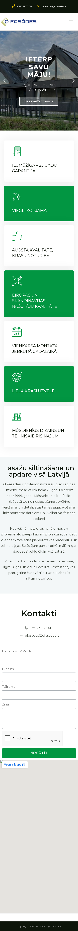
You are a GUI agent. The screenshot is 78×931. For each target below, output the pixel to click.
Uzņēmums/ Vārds (16, 651)
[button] (70, 21)
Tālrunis (8, 687)
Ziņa (5, 704)
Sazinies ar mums (39, 101)
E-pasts (8, 669)
